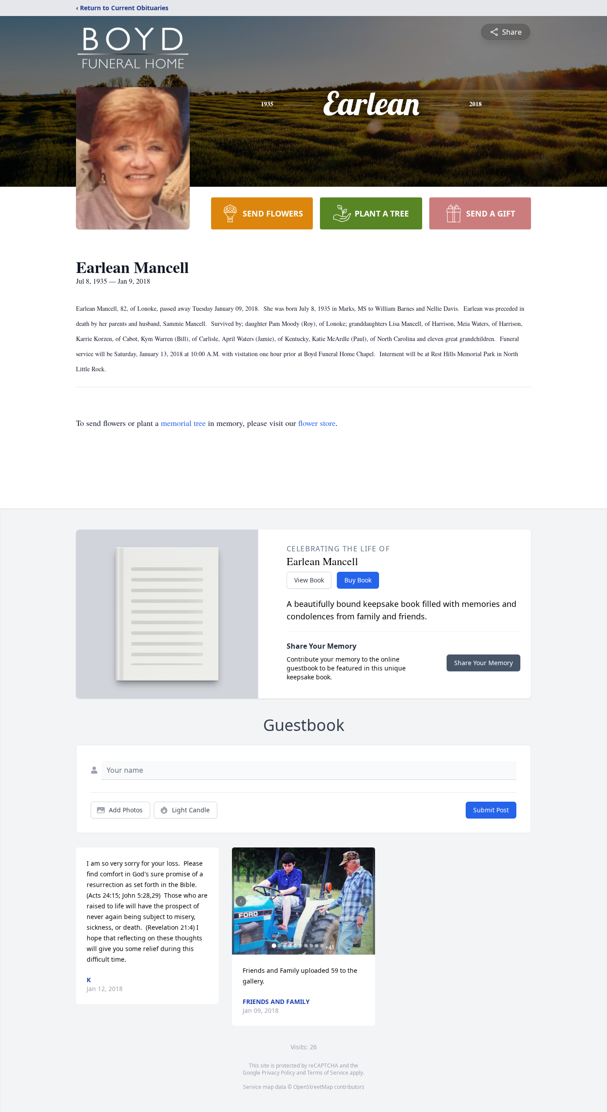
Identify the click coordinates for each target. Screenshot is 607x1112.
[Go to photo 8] (311, 945)
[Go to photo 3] (284, 945)
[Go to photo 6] (300, 945)
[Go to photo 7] (305, 945)
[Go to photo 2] (279, 945)
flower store (316, 423)
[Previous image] (241, 901)
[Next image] (366, 901)
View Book (309, 580)
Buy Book (357, 580)
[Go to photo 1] (274, 945)
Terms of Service (327, 1072)
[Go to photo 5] (295, 945)
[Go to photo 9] (316, 945)
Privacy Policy (278, 1072)
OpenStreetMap (313, 1087)
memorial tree (183, 423)
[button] (303, 901)
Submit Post (491, 810)
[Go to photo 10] (321, 945)
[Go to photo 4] (290, 945)
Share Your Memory (483, 662)
